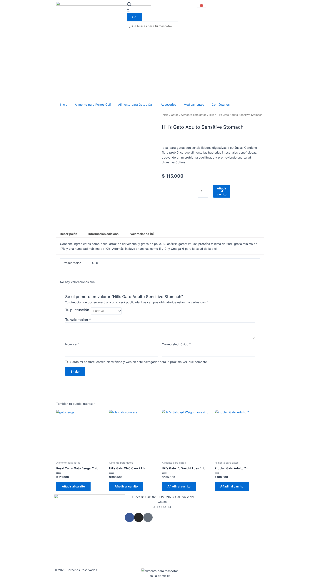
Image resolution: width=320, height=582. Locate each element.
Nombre (72, 344)
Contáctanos (221, 104)
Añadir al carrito (221, 191)
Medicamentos (194, 104)
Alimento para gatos (193, 115)
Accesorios (168, 104)
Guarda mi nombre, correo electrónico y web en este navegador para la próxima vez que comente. (138, 362)
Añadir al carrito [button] (73, 486)
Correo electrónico (176, 344)
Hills (211, 115)
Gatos (175, 115)
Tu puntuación (77, 310)
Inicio (63, 104)
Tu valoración (78, 319)
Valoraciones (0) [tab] (142, 234)
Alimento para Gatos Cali (135, 104)
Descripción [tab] (68, 234)
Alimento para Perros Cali (93, 104)
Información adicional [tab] (103, 234)
